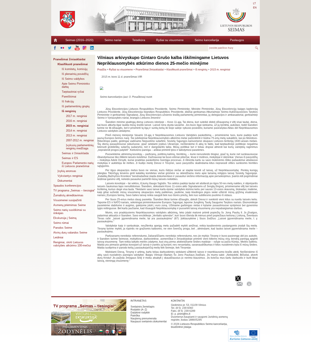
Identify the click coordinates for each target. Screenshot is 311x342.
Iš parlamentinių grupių (75, 106)
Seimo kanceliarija (207, 40)
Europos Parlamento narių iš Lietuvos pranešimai (78, 164)
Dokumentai (65, 180)
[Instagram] (84, 47)
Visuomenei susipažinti (67, 200)
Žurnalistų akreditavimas (68, 195)
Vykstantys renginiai (70, 175)
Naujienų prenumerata (144, 318)
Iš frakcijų (68, 101)
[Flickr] (62, 47)
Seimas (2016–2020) (79, 40)
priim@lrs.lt (183, 313)
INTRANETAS (138, 300)
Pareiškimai (69, 96)
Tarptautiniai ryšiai (73, 91)
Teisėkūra (138, 40)
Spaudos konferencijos (67, 185)
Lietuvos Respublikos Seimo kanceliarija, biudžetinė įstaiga (199, 325)
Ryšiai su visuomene (170, 40)
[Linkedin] (92, 47)
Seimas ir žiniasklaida (75, 153)
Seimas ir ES (70, 158)
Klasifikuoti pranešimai (73, 64)
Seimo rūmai (61, 222)
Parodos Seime (62, 227)
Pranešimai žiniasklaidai (69, 59)
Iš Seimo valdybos (73, 78)
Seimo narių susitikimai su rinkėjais (69, 211)
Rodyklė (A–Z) (139, 309)
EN (255, 7)
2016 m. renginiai (76, 120)
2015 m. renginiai (77, 125)
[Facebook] (55, 47)
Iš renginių (69, 111)
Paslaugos (237, 40)
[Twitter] (70, 47)
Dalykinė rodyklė (140, 312)
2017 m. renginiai (76, 116)
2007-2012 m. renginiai (80, 140)
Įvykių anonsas (67, 171)
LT (254, 3)
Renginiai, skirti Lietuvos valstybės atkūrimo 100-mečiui (72, 244)
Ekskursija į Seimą (64, 218)
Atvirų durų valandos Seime (70, 232)
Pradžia (101, 69)
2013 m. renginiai (76, 135)
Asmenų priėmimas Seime (69, 205)
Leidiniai (58, 237)
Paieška (135, 315)
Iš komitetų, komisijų (74, 69)
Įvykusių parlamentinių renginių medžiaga (80, 147)
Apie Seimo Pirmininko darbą (76, 85)
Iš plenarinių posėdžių (75, 74)
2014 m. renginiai (76, 130)
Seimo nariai (113, 40)
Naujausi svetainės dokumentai (149, 321)
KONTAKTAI (178, 300)
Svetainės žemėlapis (142, 306)
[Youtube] (77, 47)
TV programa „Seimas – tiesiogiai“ (74, 190)
